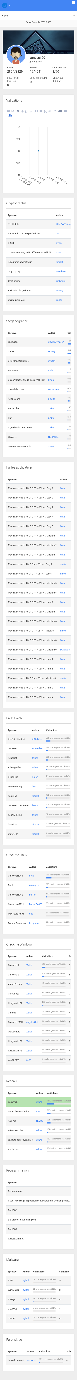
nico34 (59, 262)
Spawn (51, 446)
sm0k (63, 564)
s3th (50, 370)
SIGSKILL (37, 739)
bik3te (59, 300)
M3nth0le (61, 271)
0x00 (28, 1060)
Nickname (53, 437)
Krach (35, 777)
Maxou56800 (54, 389)
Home (5, 15)
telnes (35, 758)
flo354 (35, 805)
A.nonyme (34, 885)
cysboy (51, 361)
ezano (59, 252)
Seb (31, 913)
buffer (32, 894)
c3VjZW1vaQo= (64, 224)
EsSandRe (37, 748)
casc (38, 1111)
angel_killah (32, 1022)
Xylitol (51, 408)
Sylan (59, 243)
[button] (5, 5)
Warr (62, 488)
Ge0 (58, 233)
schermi (31, 1360)
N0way (59, 290)
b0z (34, 786)
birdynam (60, 281)
